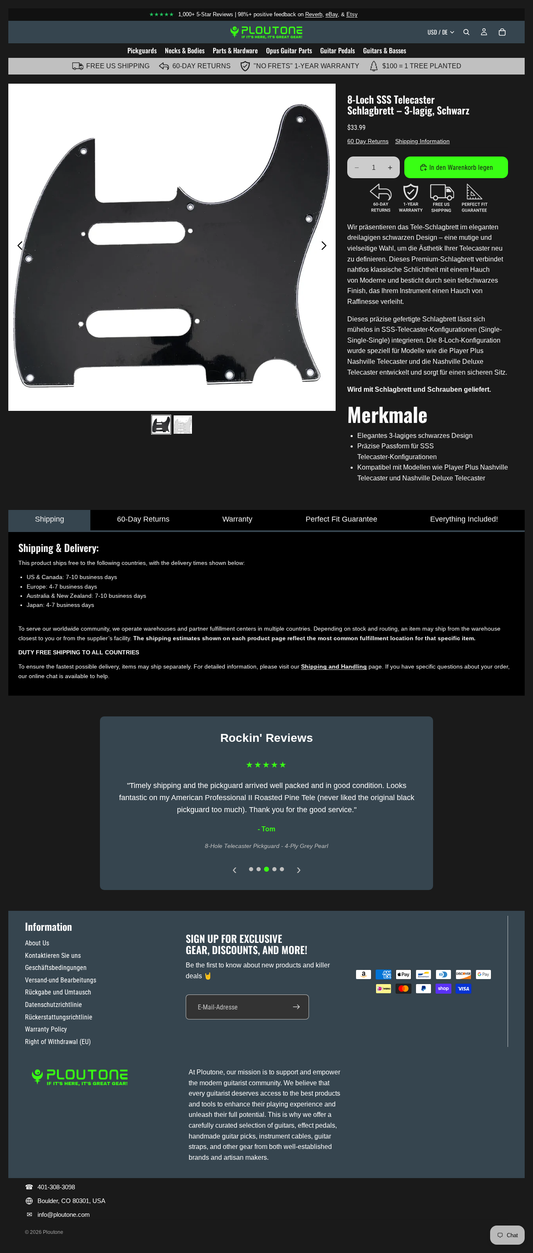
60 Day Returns (368, 141)
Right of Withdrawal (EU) (58, 1042)
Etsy (352, 14)
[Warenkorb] (502, 32)
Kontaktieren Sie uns (53, 956)
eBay (332, 14)
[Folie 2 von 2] (183, 424)
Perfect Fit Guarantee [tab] (341, 519)
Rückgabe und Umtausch (58, 992)
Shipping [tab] (49, 519)
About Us (37, 943)
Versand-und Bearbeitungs (60, 980)
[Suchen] (466, 32)
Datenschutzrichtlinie (53, 1005)
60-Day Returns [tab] (143, 519)
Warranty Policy (46, 1029)
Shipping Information (422, 141)
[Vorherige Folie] (17, 247)
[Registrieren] (296, 1007)
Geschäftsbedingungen (56, 968)
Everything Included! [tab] (464, 519)
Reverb (313, 14)
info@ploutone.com (63, 1214)
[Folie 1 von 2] (161, 424)
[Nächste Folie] (326, 247)
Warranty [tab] (237, 519)
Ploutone (53, 1232)
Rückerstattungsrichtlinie (58, 1017)
